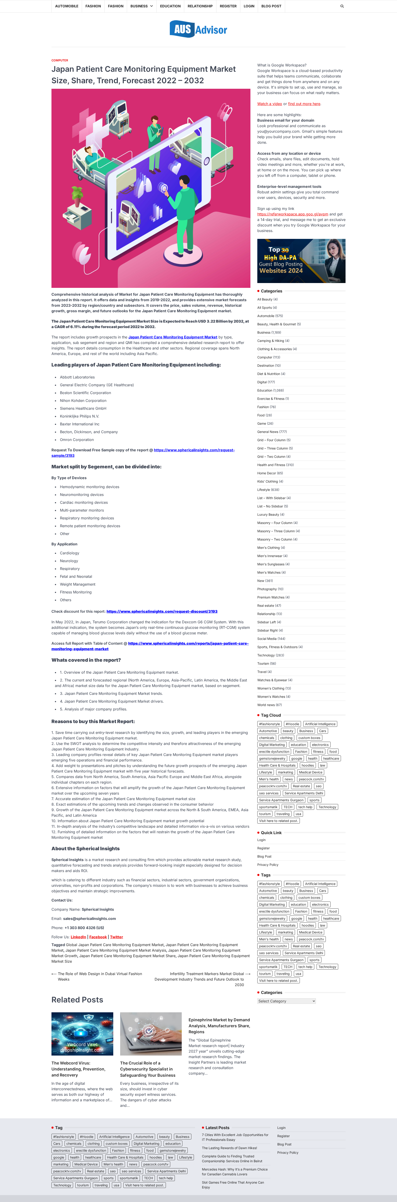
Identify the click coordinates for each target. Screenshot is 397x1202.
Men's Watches (269, 572)
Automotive (268, 731)
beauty (288, 731)
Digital (262, 382)
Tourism (263, 663)
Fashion (93, 6)
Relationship (200, 6)
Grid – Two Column (271, 456)
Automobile (66, 6)
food (333, 751)
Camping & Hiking (270, 341)
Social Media (267, 639)
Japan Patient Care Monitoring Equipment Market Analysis (115, 950)
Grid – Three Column (272, 448)
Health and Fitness (271, 465)
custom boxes (309, 738)
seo (319, 786)
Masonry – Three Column (276, 531)
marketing (285, 772)
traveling (283, 814)
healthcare (331, 758)
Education (170, 6)
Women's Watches (271, 696)
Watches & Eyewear (272, 680)
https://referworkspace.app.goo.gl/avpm (292, 214)
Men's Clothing (268, 547)
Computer (59, 60)
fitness (318, 751)
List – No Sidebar (270, 506)
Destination (265, 365)
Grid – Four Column (271, 440)
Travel (262, 672)
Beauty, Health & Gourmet (276, 324)
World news (266, 705)
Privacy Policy (267, 865)
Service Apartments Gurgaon (281, 800)
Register (228, 6)
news (289, 779)
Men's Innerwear (269, 556)
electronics (320, 745)
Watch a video (269, 103)
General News (267, 432)
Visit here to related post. (278, 821)
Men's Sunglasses (270, 564)
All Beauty (264, 299)
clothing (286, 738)
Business (139, 6)
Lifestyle (263, 490)
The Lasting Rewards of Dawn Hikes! (229, 1148)
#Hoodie (292, 724)
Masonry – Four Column (274, 523)
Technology (266, 655)
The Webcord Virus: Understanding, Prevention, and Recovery (78, 1069)
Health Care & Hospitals (277, 765)
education (298, 745)
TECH (288, 807)
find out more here (304, 103)
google (296, 758)
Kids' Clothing (267, 481)
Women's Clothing (270, 688)
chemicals (266, 738)
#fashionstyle (269, 724)
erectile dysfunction (274, 751)
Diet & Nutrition (268, 374)
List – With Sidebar (271, 498)
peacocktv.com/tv (273, 786)
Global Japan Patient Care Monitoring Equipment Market (115, 944)
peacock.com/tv (311, 779)
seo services (269, 793)
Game (261, 423)
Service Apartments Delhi (304, 793)
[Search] (342, 6)
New (260, 581)
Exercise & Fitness (270, 399)
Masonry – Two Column (274, 539)
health (312, 758)
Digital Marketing (272, 745)
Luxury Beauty (268, 514)
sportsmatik (268, 807)
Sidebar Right (267, 630)
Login (249, 6)
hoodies (308, 765)
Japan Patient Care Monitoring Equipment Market (172, 337)
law (322, 765)
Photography (267, 589)
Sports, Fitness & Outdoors (277, 647)
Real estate (265, 605)
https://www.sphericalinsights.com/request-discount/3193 (162, 611)
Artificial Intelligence (320, 724)
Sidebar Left (266, 622)
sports (314, 800)
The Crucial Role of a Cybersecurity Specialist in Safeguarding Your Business (148, 1069)
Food (261, 415)
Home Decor (266, 473)
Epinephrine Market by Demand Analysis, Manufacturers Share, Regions (219, 1025)
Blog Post (271, 6)
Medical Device (310, 772)
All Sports (264, 307)
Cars (322, 731)
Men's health (269, 779)
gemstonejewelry (272, 758)
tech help (305, 807)
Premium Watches (270, 597)
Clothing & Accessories (274, 349)
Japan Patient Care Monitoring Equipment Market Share (127, 955)
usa (298, 814)
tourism (265, 814)
